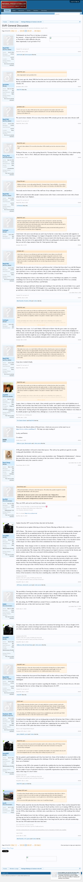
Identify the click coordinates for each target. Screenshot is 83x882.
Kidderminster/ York (9, 510)
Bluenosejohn (28, 443)
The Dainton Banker (22, 420)
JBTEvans (19, 585)
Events (28, 10)
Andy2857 (6, 536)
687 (13, 541)
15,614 (12, 54)
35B (30, 300)
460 (13, 236)
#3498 (79, 731)
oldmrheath (19, 54)
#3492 (79, 465)
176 (28, 31)
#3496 (79, 642)
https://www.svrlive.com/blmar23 (26, 429)
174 (23, 31)
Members (36, 10)
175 (26, 31)
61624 (4, 604)
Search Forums (7, 13)
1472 (25, 838)
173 (21, 31)
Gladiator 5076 (7, 714)
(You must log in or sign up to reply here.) (71, 845)
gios (23, 443)
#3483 (79, 123)
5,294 (12, 610)
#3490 (79, 417)
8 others (34, 838)
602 (13, 90)
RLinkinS (26, 300)
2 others (32, 734)
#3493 (79, 515)
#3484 (79, 157)
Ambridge (11, 473)
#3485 (79, 202)
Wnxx (12, 59)
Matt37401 (6, 48)
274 (35, 31)
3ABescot (19, 443)
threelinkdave (37, 28)
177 (30, 31)
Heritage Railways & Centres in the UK (18, 28)
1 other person (37, 443)
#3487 (79, 297)
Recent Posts (16, 13)
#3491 (79, 440)
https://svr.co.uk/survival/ (31, 513)
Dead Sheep (6, 462)
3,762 (12, 809)
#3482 (79, 86)
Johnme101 (25, 585)
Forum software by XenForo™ (16, 875)
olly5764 (5, 395)
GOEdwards (20, 205)
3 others (35, 300)
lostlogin (5, 230)
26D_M (24, 645)
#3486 (79, 245)
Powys (12, 812)
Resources (21, 10)
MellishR (22, 734)
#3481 (79, 51)
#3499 (79, 780)
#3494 (79, 582)
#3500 (79, 835)
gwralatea (6, 84)
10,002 (12, 719)
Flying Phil (6, 156)
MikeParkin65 (20, 300)
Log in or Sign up (75, 1)
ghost (18, 734)
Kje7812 (5, 499)
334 (13, 468)
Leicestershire (10, 168)
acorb (30, 585)
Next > (38, 31)
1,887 (12, 401)
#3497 (79, 691)
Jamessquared (28, 54)
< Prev (12, 31)
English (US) (5, 873)
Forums (7, 10)
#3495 (79, 608)
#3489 (79, 367)
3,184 (12, 161)
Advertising (44, 10)
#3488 (79, 339)
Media (14, 10)
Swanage (11, 725)
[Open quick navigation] (79, 21)
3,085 (12, 505)
